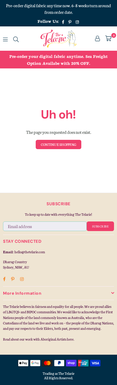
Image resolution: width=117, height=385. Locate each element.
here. (70, 339)
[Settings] (97, 38)
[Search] (15, 38)
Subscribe (100, 226)
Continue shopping (58, 144)
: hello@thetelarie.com (29, 251)
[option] (58, 59)
